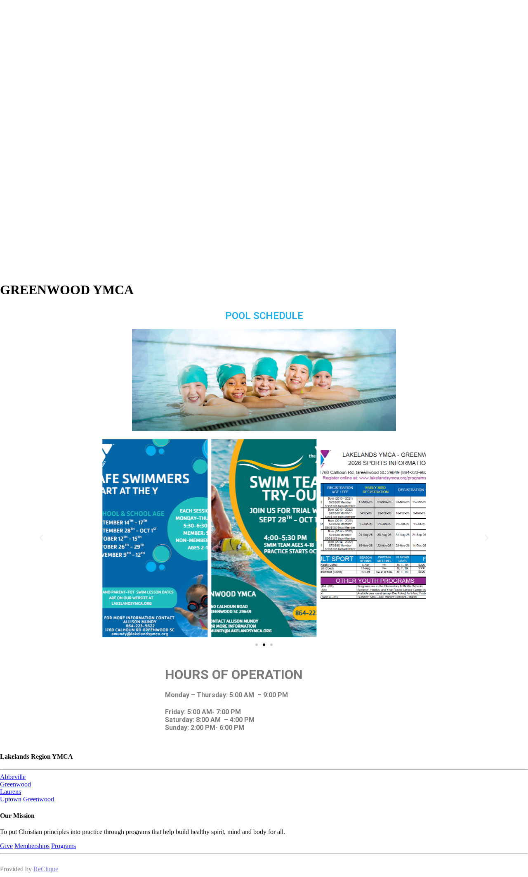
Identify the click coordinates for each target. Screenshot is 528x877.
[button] (41, 538)
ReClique (45, 868)
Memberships (32, 845)
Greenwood (15, 784)
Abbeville (13, 776)
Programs (63, 845)
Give (6, 845)
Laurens (10, 791)
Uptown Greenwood (27, 799)
